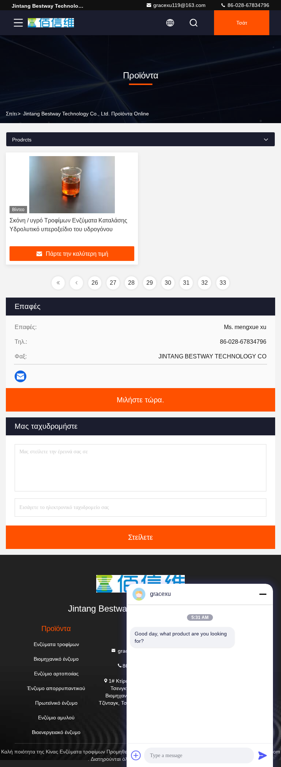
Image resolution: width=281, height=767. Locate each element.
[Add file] (136, 755)
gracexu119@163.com (179, 5)
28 (131, 283)
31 (186, 283)
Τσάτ (241, 23)
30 (168, 283)
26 (94, 283)
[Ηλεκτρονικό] (20, 376)
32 (204, 283)
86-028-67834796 (247, 5)
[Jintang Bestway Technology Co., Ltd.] (51, 23)
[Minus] (262, 594)
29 (149, 283)
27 (113, 283)
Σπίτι (11, 114)
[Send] (263, 755)
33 (223, 283)
